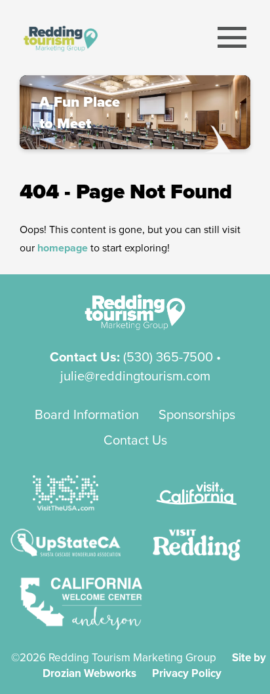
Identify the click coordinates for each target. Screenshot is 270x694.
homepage (62, 247)
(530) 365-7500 (168, 356)
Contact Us (135, 439)
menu (232, 38)
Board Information (87, 414)
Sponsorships (197, 414)
